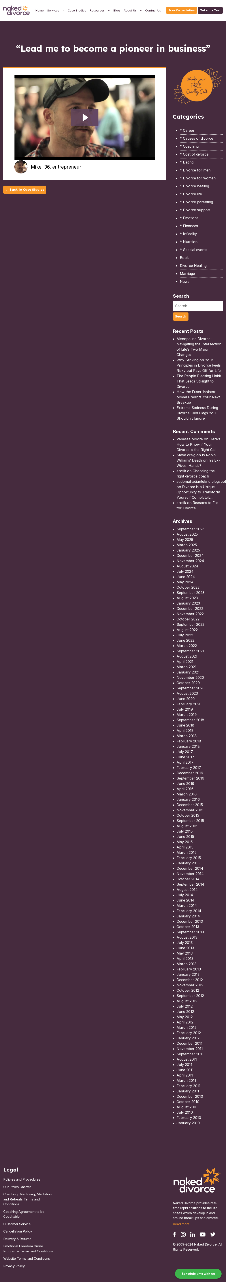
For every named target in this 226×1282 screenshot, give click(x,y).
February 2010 (189, 1117)
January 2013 (188, 974)
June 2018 (185, 725)
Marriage (187, 273)
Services (53, 10)
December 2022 (190, 608)
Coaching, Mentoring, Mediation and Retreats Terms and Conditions (27, 1199)
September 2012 (190, 995)
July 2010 (185, 1112)
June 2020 (186, 698)
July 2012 (185, 1006)
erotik (181, 471)
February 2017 (189, 767)
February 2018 (189, 741)
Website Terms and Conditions (26, 1258)
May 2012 (185, 1017)
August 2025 (187, 534)
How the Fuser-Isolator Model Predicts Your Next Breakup (198, 397)
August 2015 (187, 826)
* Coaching (189, 146)
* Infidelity (188, 234)
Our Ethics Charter (17, 1187)
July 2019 (185, 709)
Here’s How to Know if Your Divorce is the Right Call (198, 444)
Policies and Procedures (21, 1179)
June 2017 (185, 757)
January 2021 (188, 672)
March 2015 (186, 852)
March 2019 (187, 714)
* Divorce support (195, 210)
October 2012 (188, 990)
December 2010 (190, 1096)
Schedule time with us (198, 1273)
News (184, 281)
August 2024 (187, 566)
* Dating (187, 162)
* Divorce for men (195, 170)
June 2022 (185, 640)
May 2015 (185, 842)
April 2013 (185, 958)
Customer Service (17, 1224)
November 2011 (190, 1048)
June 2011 (185, 1070)
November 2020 (190, 677)
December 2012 (190, 980)
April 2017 (185, 762)
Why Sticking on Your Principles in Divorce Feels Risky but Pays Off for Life (199, 365)
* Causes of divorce (196, 138)
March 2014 (187, 905)
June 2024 (186, 576)
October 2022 (188, 619)
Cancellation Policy (17, 1231)
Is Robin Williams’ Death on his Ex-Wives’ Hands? (198, 460)
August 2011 (187, 1059)
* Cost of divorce (194, 154)
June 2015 (185, 836)
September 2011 (190, 1054)
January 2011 (188, 1091)
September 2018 (190, 720)
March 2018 (187, 736)
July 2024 (185, 571)
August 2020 (187, 693)
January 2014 (188, 916)
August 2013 (187, 937)
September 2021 (190, 651)
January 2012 (188, 1038)
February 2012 (189, 1033)
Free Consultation (181, 10)
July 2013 (185, 942)
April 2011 (185, 1075)
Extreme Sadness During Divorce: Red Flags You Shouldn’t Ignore (197, 412)
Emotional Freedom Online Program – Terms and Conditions (28, 1248)
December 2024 (190, 555)
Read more (181, 1224)
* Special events (193, 249)
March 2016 (187, 794)
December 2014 (190, 868)
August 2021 (187, 656)
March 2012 (186, 1027)
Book (184, 257)
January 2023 (188, 603)
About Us (130, 10)
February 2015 (189, 858)
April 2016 (185, 789)
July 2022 (185, 635)
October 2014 (188, 879)
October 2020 (188, 683)
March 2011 (186, 1080)
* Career (187, 130)
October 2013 (188, 926)
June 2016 (185, 783)
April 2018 (185, 730)
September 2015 (190, 820)
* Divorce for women (198, 178)
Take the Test (210, 10)
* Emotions (189, 218)
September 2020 (191, 688)
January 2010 (188, 1123)
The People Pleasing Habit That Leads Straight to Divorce (199, 381)
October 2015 (188, 815)
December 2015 (190, 805)
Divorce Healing (193, 265)
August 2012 (187, 1001)
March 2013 (186, 964)
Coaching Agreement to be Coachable (23, 1214)
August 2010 (187, 1107)
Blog (116, 10)
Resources (97, 10)
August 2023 (187, 598)
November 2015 (190, 810)
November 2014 (190, 873)
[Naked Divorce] (197, 1181)
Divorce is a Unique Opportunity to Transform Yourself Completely (198, 492)
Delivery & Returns (17, 1239)
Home (39, 10)
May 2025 (185, 539)
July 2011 (184, 1064)
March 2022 (187, 645)
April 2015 (185, 847)
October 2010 (188, 1101)
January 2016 (188, 799)
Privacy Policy (14, 1266)
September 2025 (190, 529)
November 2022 (190, 614)
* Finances (189, 226)
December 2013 (190, 921)
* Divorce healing (194, 186)
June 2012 (185, 1011)
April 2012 (185, 1022)
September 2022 (190, 624)
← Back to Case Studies (25, 190)
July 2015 (185, 831)
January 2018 (188, 746)
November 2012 (190, 985)
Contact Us (153, 10)
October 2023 (188, 587)
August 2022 (187, 630)
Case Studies (77, 10)
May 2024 (185, 582)
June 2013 (185, 948)
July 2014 (185, 895)
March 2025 (187, 545)
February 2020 (189, 704)
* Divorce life (191, 194)
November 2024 (190, 561)
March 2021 (186, 667)
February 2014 (189, 911)
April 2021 (185, 661)
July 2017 (185, 751)
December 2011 (189, 1043)
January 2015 (188, 863)
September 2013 (190, 932)
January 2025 (188, 550)
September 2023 (190, 592)
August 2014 (187, 889)
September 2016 (190, 778)
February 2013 (189, 969)
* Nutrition (189, 242)
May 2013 (185, 953)
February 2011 (188, 1086)
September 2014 (190, 884)
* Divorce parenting (196, 202)
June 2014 (185, 900)
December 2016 (190, 773)
